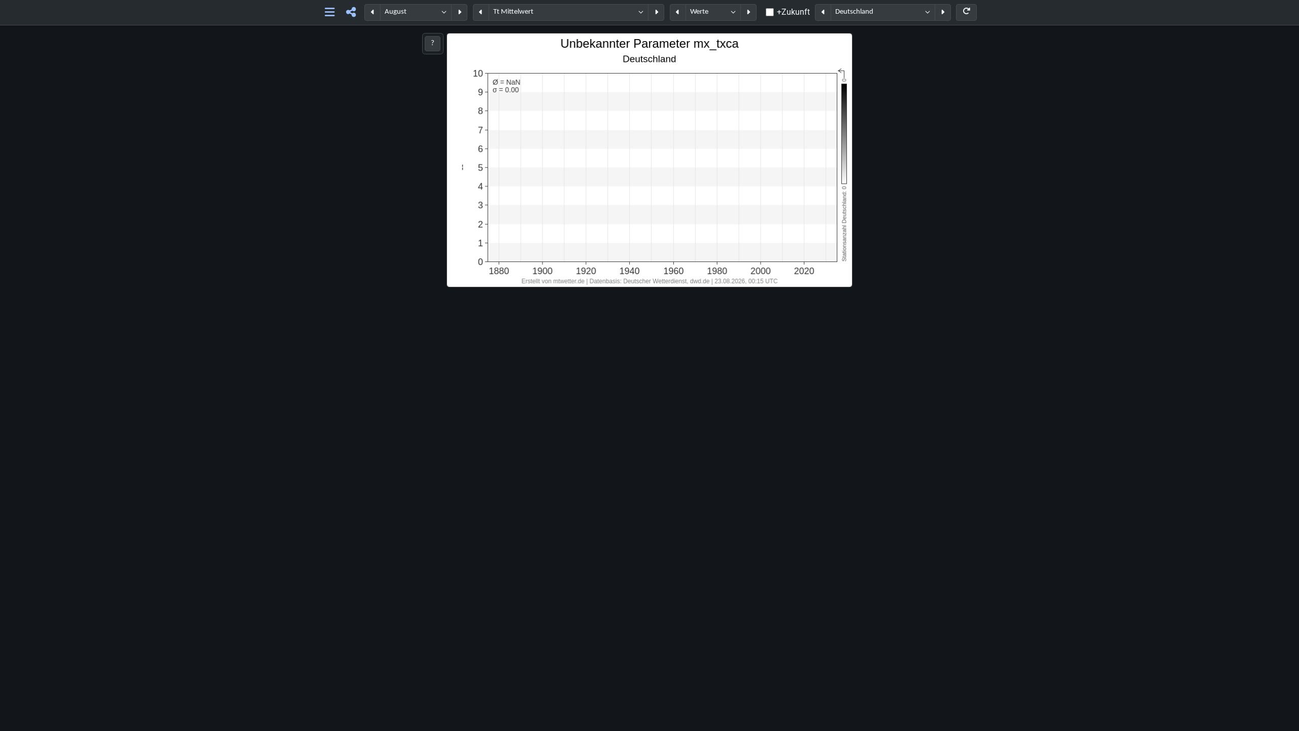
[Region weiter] (943, 12)
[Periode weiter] (459, 12)
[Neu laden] (966, 12)
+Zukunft (793, 12)
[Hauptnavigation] (330, 12)
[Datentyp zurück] (678, 12)
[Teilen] (351, 12)
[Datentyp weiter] (748, 12)
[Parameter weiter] (656, 12)
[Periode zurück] (372, 12)
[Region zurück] (823, 12)
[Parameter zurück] (481, 12)
